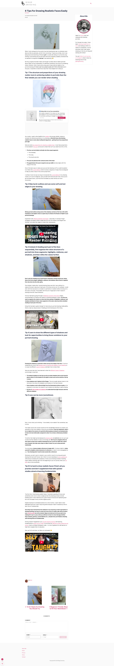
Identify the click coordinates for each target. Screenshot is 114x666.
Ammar (27, 12)
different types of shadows (57, 370)
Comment (27, 620)
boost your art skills (38, 523)
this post (35, 146)
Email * (45, 635)
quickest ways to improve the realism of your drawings (52, 365)
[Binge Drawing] (32, 3)
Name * (28, 634)
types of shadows (40, 367)
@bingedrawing (79, 61)
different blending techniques (41, 218)
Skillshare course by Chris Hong (51, 295)
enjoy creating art (62, 457)
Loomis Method (37, 169)
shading (47, 136)
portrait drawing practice (49, 521)
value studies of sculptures (39, 389)
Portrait (26, 17)
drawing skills (49, 438)
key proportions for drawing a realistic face (43, 145)
